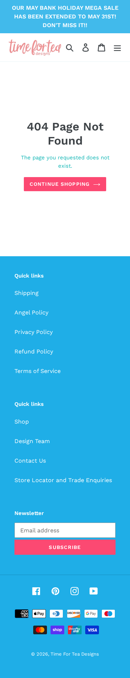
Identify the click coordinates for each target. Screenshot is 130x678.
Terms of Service (37, 371)
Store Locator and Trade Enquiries (63, 480)
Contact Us (30, 460)
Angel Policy (31, 312)
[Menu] (117, 47)
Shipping (26, 292)
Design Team (32, 441)
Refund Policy (33, 351)
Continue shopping (60, 184)
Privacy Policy (33, 332)
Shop (21, 421)
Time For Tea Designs (75, 654)
